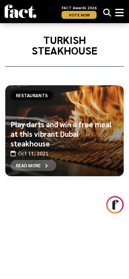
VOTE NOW (79, 15)
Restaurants (32, 95)
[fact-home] (20, 11)
